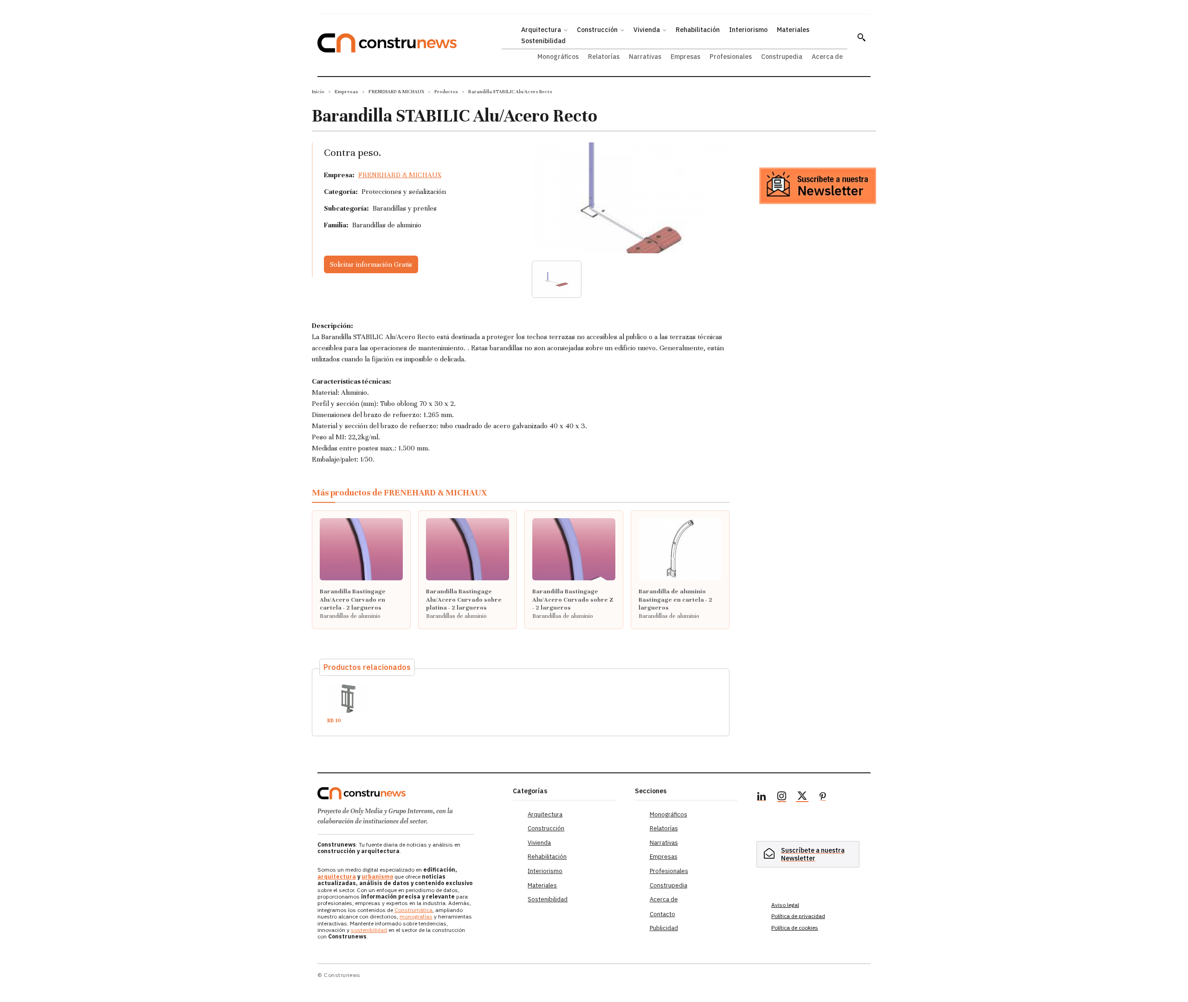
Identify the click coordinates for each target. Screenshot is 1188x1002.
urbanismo (377, 876)
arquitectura (336, 876)
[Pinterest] (823, 797)
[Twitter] (802, 797)
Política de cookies (794, 927)
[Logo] (409, 793)
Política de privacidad (798, 915)
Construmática (413, 909)
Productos (446, 92)
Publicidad (664, 928)
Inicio (318, 92)
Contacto (662, 914)
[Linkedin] (761, 797)
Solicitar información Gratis (371, 264)
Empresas (346, 92)
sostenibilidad (369, 929)
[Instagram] (782, 797)
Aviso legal (785, 904)
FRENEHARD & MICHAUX (396, 92)
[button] (861, 37)
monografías (416, 916)
